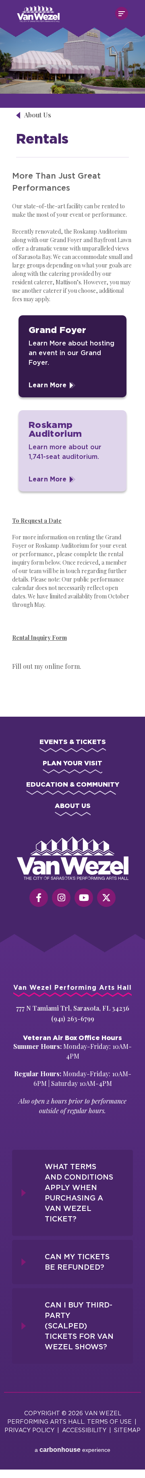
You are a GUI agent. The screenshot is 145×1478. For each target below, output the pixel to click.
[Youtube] (84, 897)
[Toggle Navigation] (121, 13)
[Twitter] (106, 897)
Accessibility (84, 1430)
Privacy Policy (29, 1430)
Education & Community (72, 784)
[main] (72, 368)
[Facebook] (38, 897)
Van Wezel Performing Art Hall (62, 9)
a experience (72, 1449)
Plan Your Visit (72, 763)
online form (62, 666)
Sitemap (127, 1430)
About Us (37, 115)
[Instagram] (61, 897)
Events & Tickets (72, 741)
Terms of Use (109, 1421)
